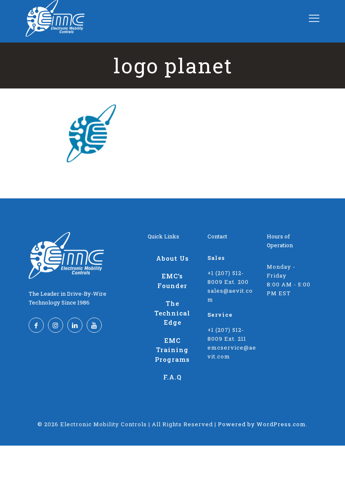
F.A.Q (172, 377)
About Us (172, 258)
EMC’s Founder (172, 281)
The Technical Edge (172, 312)
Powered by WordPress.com (262, 424)
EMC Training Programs (172, 349)
